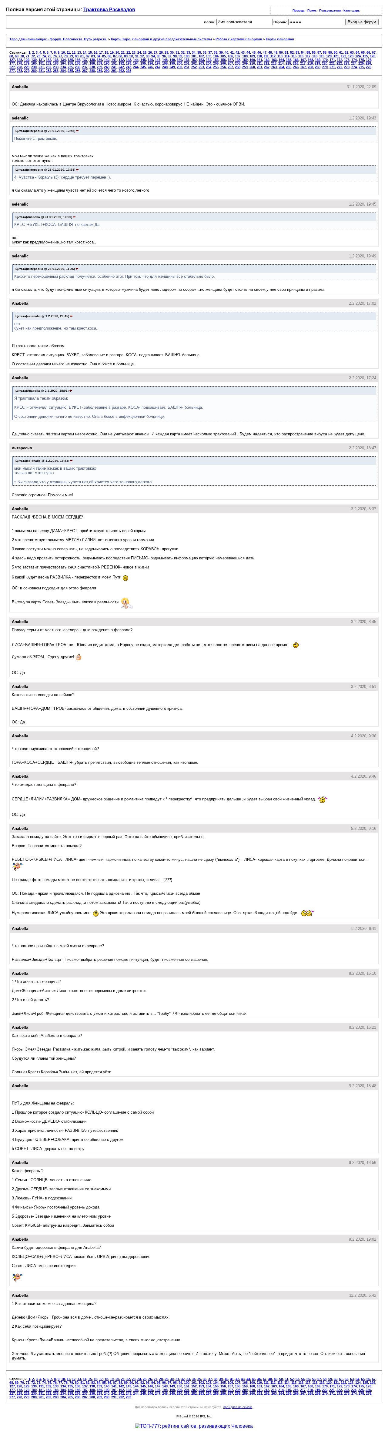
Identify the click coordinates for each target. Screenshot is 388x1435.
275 (361, 67)
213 (273, 63)
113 (280, 56)
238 (92, 67)
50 (281, 52)
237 (85, 67)
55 (308, 52)
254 (208, 67)
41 (232, 52)
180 (34, 63)
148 (165, 60)
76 (55, 56)
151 (186, 60)
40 (226, 52)
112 (273, 56)
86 (109, 56)
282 (48, 70)
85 (104, 56)
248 (165, 67)
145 (143, 60)
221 (332, 63)
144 (136, 60)
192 (121, 63)
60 (335, 52)
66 (368, 52)
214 (281, 63)
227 (12, 67)
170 (325, 60)
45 (254, 52)
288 (92, 70)
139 (99, 60)
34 (194, 52)
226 (368, 63)
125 (365, 56)
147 (157, 60)
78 (66, 56)
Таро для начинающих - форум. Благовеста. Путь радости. (58, 39)
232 (48, 67)
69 (16, 56)
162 (266, 60)
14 (84, 52)
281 (41, 70)
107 (237, 56)
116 (300, 56)
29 (166, 52)
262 (266, 67)
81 (82, 56)
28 (161, 52)
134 (63, 60)
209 (245, 63)
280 (34, 70)
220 (324, 63)
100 (186, 56)
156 (223, 60)
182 (48, 63)
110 (259, 56)
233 (56, 67)
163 (274, 60)
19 (112, 52)
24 (139, 52)
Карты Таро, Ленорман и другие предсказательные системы (161, 39)
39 (221, 52)
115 (293, 56)
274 (354, 67)
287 (85, 70)
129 (26, 60)
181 (41, 63)
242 (121, 67)
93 (147, 56)
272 (339, 67)
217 (303, 63)
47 (264, 52)
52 (292, 52)
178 (19, 63)
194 (136, 63)
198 (165, 63)
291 (114, 70)
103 (208, 56)
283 (56, 70)
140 (106, 60)
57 (319, 52)
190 (106, 63)
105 (223, 56)
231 (41, 67)
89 (126, 56)
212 (266, 63)
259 (245, 67)
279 (26, 70)
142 (121, 60)
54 (303, 52)
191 (114, 63)
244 (136, 67)
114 (286, 56)
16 (95, 52)
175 (361, 60)
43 (243, 52)
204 (208, 63)
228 (19, 67)
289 (99, 70)
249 (172, 67)
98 (175, 56)
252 (194, 67)
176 (368, 60)
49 (275, 52)
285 (70, 70)
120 (329, 56)
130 (34, 60)
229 (26, 67)
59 (330, 52)
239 (99, 67)
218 (310, 63)
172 (339, 60)
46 (259, 52)
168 (310, 60)
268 (310, 67)
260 (252, 67)
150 (179, 60)
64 (357, 52)
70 (22, 56)
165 (288, 60)
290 (106, 70)
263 (274, 67)
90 (131, 56)
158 (237, 60)
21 (123, 52)
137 (85, 60)
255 (216, 67)
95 (158, 56)
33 (188, 52)
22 (128, 52)
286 (77, 70)
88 (120, 56)
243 (128, 67)
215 (288, 63)
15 (90, 52)
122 (343, 56)
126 (372, 56)
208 (237, 63)
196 (150, 63)
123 (350, 56)
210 (252, 63)
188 (92, 63)
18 (106, 52)
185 (70, 63)
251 (186, 67)
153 (201, 60)
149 (172, 60)
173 (347, 60)
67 (374, 52)
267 (303, 67)
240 (106, 67)
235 (70, 67)
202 (194, 63)
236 (77, 67)
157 (230, 60)
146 (150, 60)
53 (297, 52)
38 (215, 52)
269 (317, 67)
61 (341, 52)
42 (237, 52)
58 (324, 52)
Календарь (351, 10)
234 (63, 67)
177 (12, 63)
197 (157, 63)
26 (150, 52)
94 (153, 56)
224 (353, 63)
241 (114, 67)
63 (352, 52)
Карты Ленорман (280, 39)
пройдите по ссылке (238, 1407)
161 (259, 60)
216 (295, 63)
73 (38, 56)
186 (77, 63)
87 (115, 56)
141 (114, 60)
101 (194, 56)
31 (177, 52)
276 (368, 67)
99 (180, 56)
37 (210, 52)
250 (179, 67)
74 (44, 56)
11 (68, 52)
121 (336, 56)
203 (201, 63)
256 (223, 67)
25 (144, 52)
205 (216, 63)
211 (259, 63)
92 (142, 56)
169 (317, 60)
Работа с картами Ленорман (239, 39)
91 (137, 56)
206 (223, 63)
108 (245, 56)
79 (71, 56)
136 (77, 60)
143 (128, 60)
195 (143, 63)
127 (12, 60)
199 (172, 63)
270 (325, 67)
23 (133, 52)
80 (77, 56)
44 (248, 52)
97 (169, 56)
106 (230, 56)
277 (12, 70)
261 (259, 67)
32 (183, 52)
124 (358, 56)
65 (363, 52)
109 (252, 56)
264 (281, 67)
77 (60, 56)
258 (237, 67)
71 (27, 56)
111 (266, 56)
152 (194, 60)
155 (216, 60)
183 (56, 63)
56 (314, 52)
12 (73, 52)
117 (307, 56)
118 (314, 56)
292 (121, 70)
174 (354, 60)
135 (70, 60)
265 (288, 67)
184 (63, 63)
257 (230, 67)
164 (281, 60)
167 (303, 60)
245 (143, 67)
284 (63, 70)
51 (286, 52)
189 (99, 63)
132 (48, 60)
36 (204, 52)
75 (49, 56)
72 (33, 56)
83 (93, 56)
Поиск (311, 10)
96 (164, 56)
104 (216, 56)
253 (201, 67)
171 (332, 60)
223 (346, 63)
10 (63, 52)
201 (186, 63)
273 (347, 67)
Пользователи (330, 10)
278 (19, 70)
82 (87, 56)
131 (41, 60)
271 (332, 67)
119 (321, 56)
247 (157, 67)
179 (26, 63)
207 (230, 63)
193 (128, 63)
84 (98, 56)
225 (361, 63)
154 (208, 60)
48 (270, 52)
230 (34, 67)
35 (199, 52)
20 (117, 52)
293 (128, 70)
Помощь (299, 10)
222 (339, 63)
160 (252, 60)
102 (201, 56)
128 (19, 60)
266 (296, 67)
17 (101, 52)
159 (245, 60)
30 (172, 52)
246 (150, 67)
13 (79, 52)
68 (11, 56)
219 (317, 63)
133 (56, 60)
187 (85, 63)
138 (92, 60)
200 (179, 63)
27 (155, 52)
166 (296, 60)
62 (346, 52)
